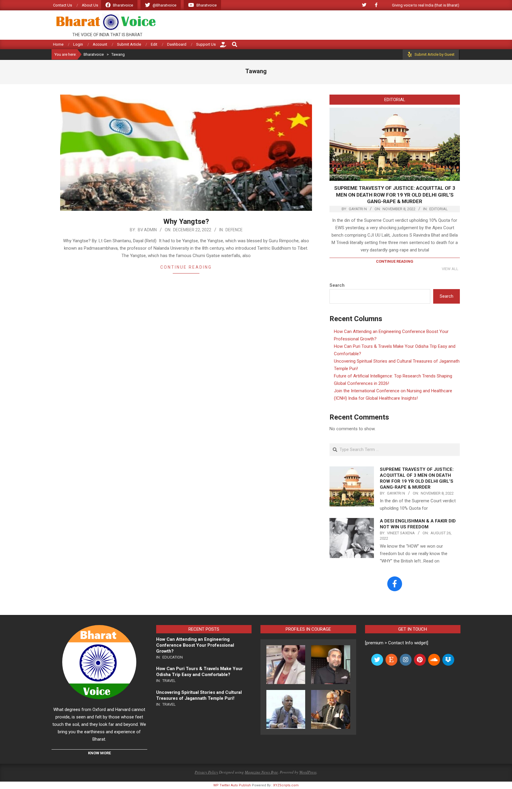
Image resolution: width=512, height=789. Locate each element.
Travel (169, 680)
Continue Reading (186, 267)
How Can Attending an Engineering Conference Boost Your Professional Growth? (195, 645)
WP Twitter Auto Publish (232, 785)
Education (172, 657)
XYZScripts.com (286, 785)
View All (450, 269)
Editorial (438, 209)
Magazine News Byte (261, 772)
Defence (234, 229)
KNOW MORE (99, 753)
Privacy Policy (206, 772)
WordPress (307, 772)
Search (337, 285)
